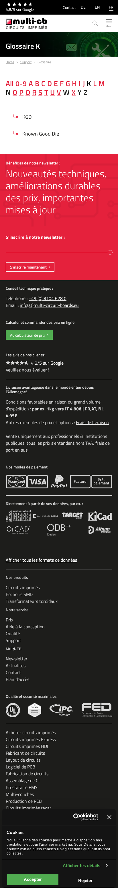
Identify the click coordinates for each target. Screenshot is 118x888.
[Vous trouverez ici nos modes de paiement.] (16, 482)
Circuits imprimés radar (28, 807)
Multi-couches (20, 794)
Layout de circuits (23, 759)
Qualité (13, 633)
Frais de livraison (92, 422)
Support (13, 640)
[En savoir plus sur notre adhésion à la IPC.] (61, 710)
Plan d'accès (17, 679)
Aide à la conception (25, 626)
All (9, 83)
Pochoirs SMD (19, 594)
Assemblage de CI (23, 780)
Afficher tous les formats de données (41, 560)
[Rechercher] (95, 23)
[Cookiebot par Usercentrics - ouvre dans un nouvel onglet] (74, 817)
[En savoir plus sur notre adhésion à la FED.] (97, 710)
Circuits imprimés (23, 587)
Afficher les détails (82, 865)
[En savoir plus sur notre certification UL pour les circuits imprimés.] (13, 710)
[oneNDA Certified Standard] (34, 710)
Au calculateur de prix (27, 335)
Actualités (15, 665)
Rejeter (85, 880)
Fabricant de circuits (25, 753)
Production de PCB (24, 801)
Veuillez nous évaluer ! (27, 369)
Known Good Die (40, 134)
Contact (69, 7)
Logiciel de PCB (20, 766)
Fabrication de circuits (27, 773)
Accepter (33, 879)
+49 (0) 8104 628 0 (47, 298)
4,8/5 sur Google (47, 362)
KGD (27, 117)
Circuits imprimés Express (31, 739)
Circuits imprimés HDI (27, 746)
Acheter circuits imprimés (31, 732)
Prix (9, 619)
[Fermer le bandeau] (109, 817)
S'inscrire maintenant (28, 267)
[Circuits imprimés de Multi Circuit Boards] (26, 23)
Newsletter (16, 658)
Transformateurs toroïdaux (32, 601)
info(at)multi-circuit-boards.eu (49, 305)
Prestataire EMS (22, 787)
